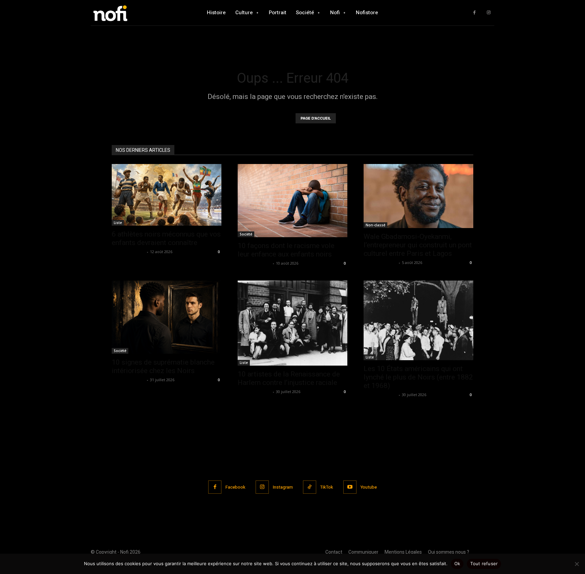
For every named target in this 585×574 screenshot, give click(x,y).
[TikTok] (309, 487)
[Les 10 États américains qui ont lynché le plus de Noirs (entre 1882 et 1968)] (418, 320)
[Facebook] (474, 12)
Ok (457, 563)
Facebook (235, 487)
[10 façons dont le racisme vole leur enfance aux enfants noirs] (292, 200)
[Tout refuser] (576, 563)
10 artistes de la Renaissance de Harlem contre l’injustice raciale (289, 378)
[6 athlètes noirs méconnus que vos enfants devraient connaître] (166, 195)
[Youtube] (349, 487)
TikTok (326, 487)
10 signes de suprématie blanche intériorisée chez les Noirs (163, 366)
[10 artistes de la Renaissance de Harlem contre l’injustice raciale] (292, 323)
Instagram (283, 487)
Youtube (369, 487)
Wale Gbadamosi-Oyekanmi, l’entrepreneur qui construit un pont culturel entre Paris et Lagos (418, 245)
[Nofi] (128, 12)
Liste (118, 222)
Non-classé (375, 225)
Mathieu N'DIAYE (128, 251)
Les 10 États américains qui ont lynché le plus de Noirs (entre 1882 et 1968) (418, 377)
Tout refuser (484, 563)
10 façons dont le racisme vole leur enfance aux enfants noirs (286, 250)
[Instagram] (488, 12)
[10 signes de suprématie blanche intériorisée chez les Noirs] (166, 317)
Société (246, 234)
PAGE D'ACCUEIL (316, 118)
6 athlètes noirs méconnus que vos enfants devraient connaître (166, 238)
